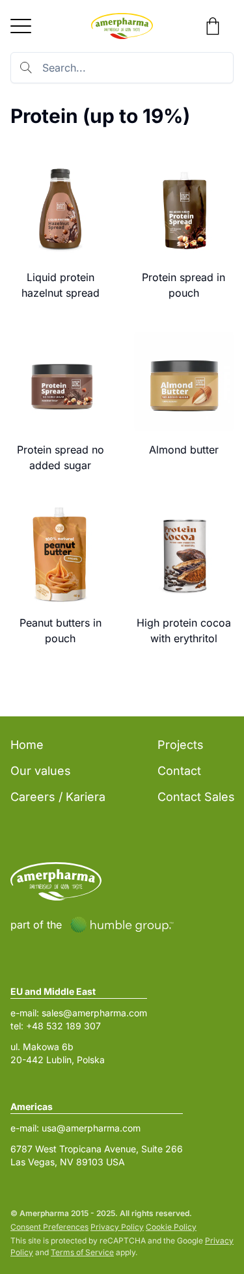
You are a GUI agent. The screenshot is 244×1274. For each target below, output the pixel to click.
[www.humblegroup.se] (122, 925)
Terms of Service (82, 1252)
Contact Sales (196, 797)
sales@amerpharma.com (94, 1012)
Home (27, 745)
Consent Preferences (49, 1227)
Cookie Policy (171, 1227)
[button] (21, 26)
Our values (40, 771)
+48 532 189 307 (63, 1025)
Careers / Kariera (57, 797)
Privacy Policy (117, 1227)
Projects (180, 745)
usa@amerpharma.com (91, 1127)
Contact (179, 771)
